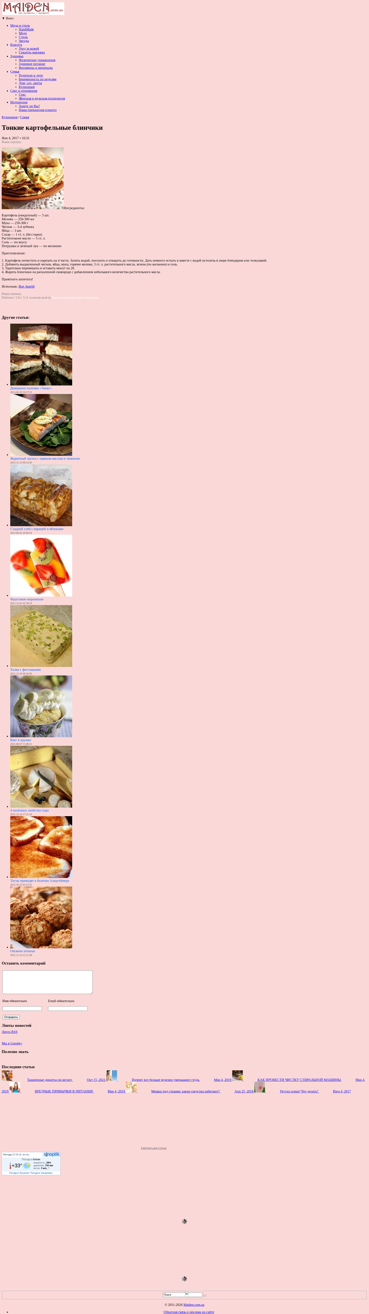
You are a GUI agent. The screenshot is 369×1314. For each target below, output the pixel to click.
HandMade (26, 29)
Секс (22, 94)
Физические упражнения (37, 60)
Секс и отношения (23, 91)
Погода (7, 1154)
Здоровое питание (32, 64)
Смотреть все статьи (154, 1148)
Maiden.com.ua (193, 1305)
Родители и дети (31, 75)
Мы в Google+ (12, 1043)
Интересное (19, 102)
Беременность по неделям (37, 79)
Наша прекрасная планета (38, 110)
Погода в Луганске (19, 1173)
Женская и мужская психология (42, 98)
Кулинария (27, 87)
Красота (16, 44)
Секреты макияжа (32, 52)
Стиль (23, 37)
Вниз (7, 18)
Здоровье (16, 56)
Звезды (24, 41)
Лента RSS (10, 1032)
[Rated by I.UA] (194, 1296)
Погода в (31, 1159)
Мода (23, 33)
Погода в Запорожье (41, 1173)
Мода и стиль (20, 25)
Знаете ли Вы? (29, 106)
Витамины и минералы (36, 68)
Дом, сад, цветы (30, 83)
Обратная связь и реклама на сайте (189, 1312)
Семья (14, 71)
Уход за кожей (29, 48)
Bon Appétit (27, 286)
